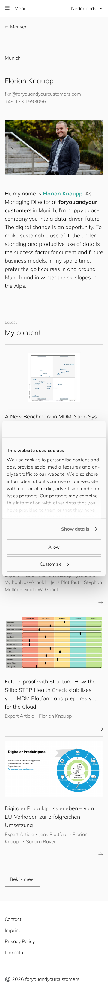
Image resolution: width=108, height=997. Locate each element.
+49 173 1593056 (25, 101)
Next (95, 147)
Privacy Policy (20, 941)
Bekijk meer (22, 879)
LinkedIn (14, 952)
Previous (13, 147)
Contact (13, 919)
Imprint (12, 930)
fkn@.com (43, 94)
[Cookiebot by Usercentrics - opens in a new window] (76, 429)
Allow (54, 546)
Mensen (19, 27)
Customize (51, 564)
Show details (75, 529)
